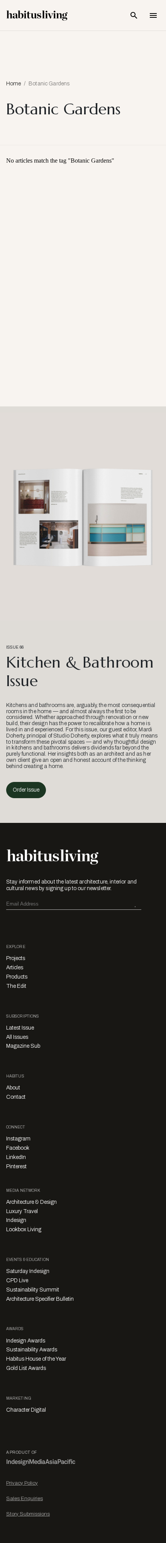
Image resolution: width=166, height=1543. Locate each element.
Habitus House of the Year (36, 1359)
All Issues (17, 1037)
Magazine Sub (23, 1046)
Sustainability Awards (31, 1350)
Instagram (18, 1139)
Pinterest (16, 1166)
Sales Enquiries (24, 1498)
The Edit (16, 986)
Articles (14, 967)
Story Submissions (28, 1514)
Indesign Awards (25, 1341)
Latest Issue (20, 1028)
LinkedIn (16, 1157)
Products (16, 977)
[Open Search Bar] (134, 15)
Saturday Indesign (27, 1271)
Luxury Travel (22, 1211)
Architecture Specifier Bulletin (40, 1299)
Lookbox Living (23, 1229)
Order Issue (26, 790)
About (13, 1088)
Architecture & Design (31, 1202)
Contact (15, 1097)
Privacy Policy (22, 1483)
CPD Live (17, 1280)
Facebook (17, 1148)
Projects (15, 958)
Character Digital (26, 1410)
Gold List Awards (26, 1368)
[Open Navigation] (153, 15)
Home (13, 84)
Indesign (16, 1220)
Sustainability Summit (32, 1290)
